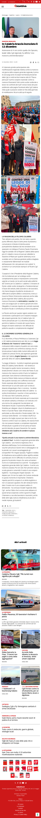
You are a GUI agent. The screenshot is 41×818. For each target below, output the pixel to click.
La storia (20, 812)
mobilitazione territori (9, 513)
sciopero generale (8, 515)
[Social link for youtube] (37, 1)
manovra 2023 (10, 510)
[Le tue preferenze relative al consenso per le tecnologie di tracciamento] (37, 814)
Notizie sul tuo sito (20, 810)
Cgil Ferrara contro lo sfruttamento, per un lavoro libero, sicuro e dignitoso (30, 692)
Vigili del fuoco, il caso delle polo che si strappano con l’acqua (17, 742)
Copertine (11, 15)
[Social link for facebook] (31, 1)
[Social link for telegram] (39, 1)
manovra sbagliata (8, 512)
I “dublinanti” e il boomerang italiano (9, 690)
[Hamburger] (2, 6)
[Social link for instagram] (34, 1)
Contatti (4, 2)
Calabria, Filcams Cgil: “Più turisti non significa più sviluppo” (17, 575)
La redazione (11, 2)
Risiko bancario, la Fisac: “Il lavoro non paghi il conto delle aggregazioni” (9, 655)
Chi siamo (20, 804)
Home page (5, 15)
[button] (31, 62)
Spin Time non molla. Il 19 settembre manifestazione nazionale (16, 753)
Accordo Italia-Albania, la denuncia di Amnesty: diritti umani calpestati (30, 655)
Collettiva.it (20, 787)
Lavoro (18, 15)
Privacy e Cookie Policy (20, 814)
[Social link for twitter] (29, 1)
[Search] (24, 2)
